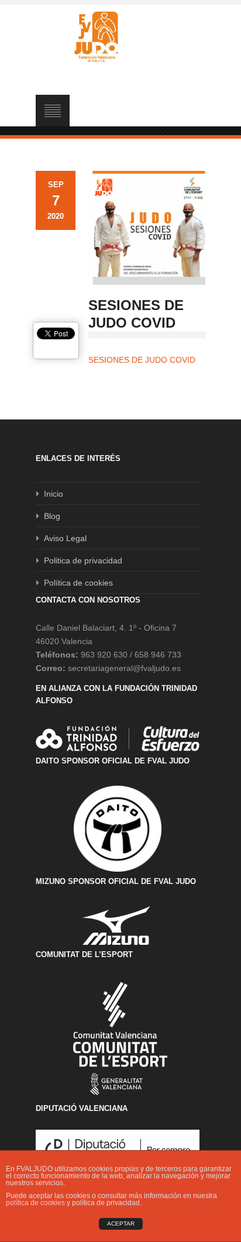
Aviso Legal (65, 538)
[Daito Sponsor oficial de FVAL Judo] (117, 829)
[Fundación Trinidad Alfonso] (117, 738)
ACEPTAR (121, 1223)
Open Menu (53, 110)
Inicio (53, 493)
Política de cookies (78, 582)
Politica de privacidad (83, 560)
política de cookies (35, 1203)
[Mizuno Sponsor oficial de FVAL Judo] (117, 925)
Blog (52, 516)
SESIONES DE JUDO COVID (141, 359)
